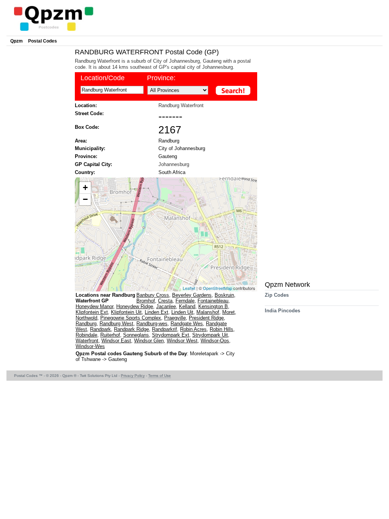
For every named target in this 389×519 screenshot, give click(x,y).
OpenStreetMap (217, 288)
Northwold (86, 318)
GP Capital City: (93, 164)
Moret (228, 312)
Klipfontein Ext (92, 312)
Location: (86, 105)
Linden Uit (182, 312)
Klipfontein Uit (126, 312)
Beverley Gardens (192, 295)
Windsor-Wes (90, 346)
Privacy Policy (133, 375)
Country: (85, 172)
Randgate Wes (187, 323)
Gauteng (167, 156)
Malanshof (207, 312)
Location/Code (103, 78)
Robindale (86, 335)
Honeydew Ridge (134, 306)
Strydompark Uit (210, 335)
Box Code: (87, 127)
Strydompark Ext (170, 335)
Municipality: (90, 148)
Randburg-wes (152, 323)
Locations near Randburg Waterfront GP (105, 298)
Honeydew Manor (94, 306)
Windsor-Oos (215, 340)
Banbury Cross (152, 295)
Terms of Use (159, 375)
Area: (81, 141)
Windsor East (116, 340)
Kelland (187, 306)
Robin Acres (193, 329)
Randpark (100, 329)
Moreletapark (205, 353)
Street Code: (89, 113)
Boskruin (224, 295)
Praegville (175, 318)
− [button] (85, 199)
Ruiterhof (110, 335)
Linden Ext (156, 312)
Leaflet (189, 288)
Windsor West (182, 340)
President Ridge (206, 318)
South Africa (171, 172)
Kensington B (213, 306)
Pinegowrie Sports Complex (130, 318)
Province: (161, 78)
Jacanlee (166, 306)
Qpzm (16, 41)
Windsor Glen (149, 340)
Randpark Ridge (131, 329)
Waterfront (87, 340)
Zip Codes (277, 295)
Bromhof (145, 301)
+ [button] (85, 187)
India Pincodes (282, 310)
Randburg (168, 141)
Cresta (165, 301)
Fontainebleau (213, 301)
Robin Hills (221, 329)
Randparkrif (164, 329)
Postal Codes (42, 41)
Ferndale (185, 301)
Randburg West (116, 323)
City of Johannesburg (181, 148)
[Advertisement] (38, 162)
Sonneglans (136, 335)
